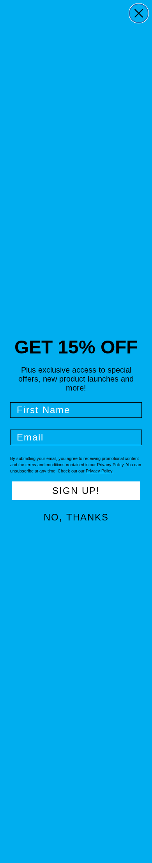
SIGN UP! (76, 490)
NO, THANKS (76, 517)
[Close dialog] (138, 13)
